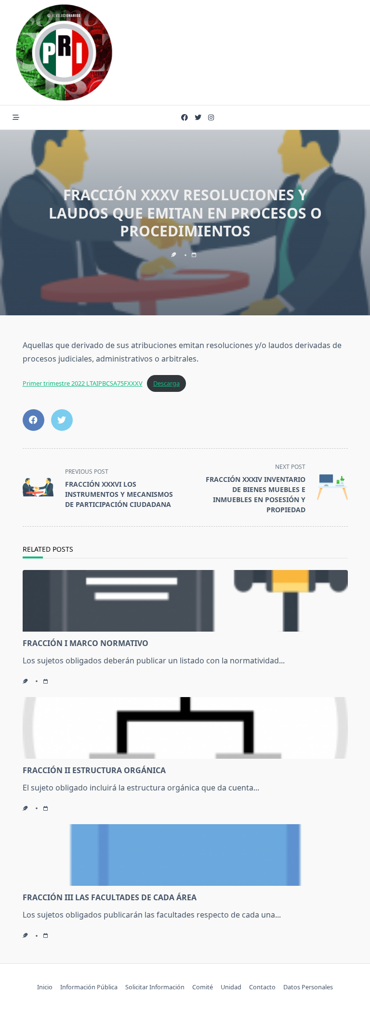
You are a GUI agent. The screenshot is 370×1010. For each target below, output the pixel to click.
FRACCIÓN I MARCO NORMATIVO (85, 643)
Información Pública (89, 986)
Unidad (231, 986)
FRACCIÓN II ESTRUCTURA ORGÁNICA (94, 770)
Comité (202, 986)
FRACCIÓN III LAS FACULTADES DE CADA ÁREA (110, 897)
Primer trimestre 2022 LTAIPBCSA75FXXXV (83, 383)
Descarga (166, 383)
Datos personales (308, 986)
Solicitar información (155, 986)
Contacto (262, 986)
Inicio (45, 986)
